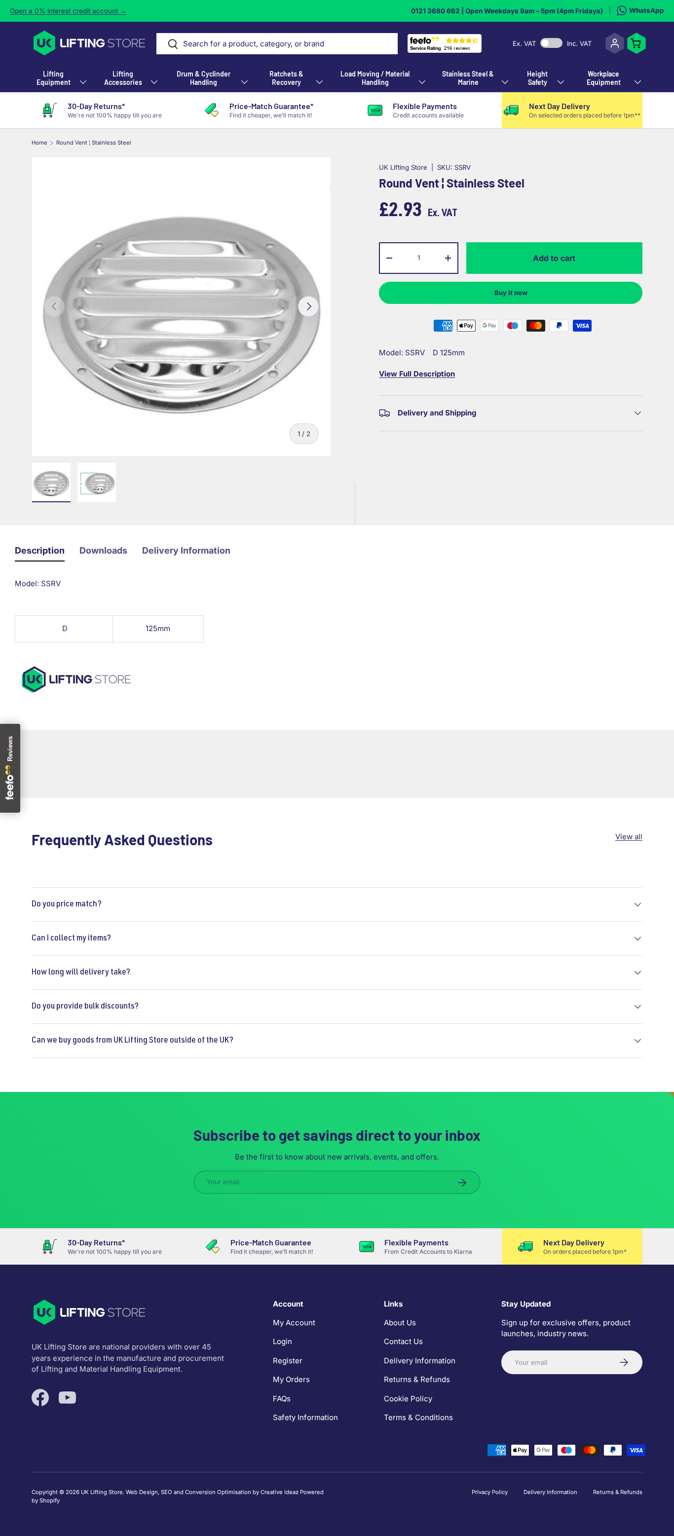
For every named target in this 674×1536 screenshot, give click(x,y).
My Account (294, 1322)
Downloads (103, 550)
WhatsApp (646, 10)
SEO (166, 1492)
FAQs (282, 1398)
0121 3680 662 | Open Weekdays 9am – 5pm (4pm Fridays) (507, 11)
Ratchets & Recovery (286, 78)
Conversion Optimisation (218, 1492)
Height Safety (537, 78)
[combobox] (276, 43)
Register (287, 1360)
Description (40, 550)
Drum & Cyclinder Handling (203, 78)
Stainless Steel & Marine (468, 78)
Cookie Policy (408, 1398)
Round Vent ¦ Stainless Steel (93, 143)
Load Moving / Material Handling (375, 78)
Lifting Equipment (54, 78)
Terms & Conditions (418, 1417)
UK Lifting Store (403, 167)
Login (282, 1341)
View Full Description (417, 373)
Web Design (142, 1492)
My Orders (291, 1379)
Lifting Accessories (123, 78)
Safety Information (305, 1417)
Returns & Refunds (417, 1379)
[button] (636, 43)
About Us (400, 1322)
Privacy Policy (490, 1492)
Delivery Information (186, 550)
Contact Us (403, 1341)
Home (39, 143)
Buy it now (510, 293)
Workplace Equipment (604, 78)
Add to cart (554, 258)
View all (628, 836)
